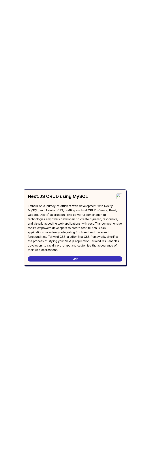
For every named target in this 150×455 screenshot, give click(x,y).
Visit (75, 258)
